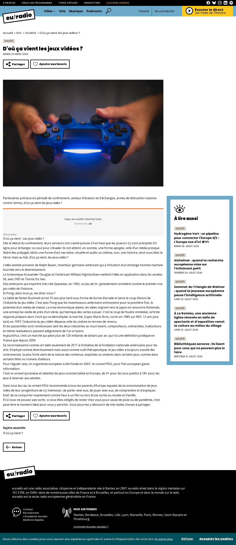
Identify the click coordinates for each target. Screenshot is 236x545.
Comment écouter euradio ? (91, 526)
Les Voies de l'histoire (210, 12)
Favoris (144, 11)
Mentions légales (33, 520)
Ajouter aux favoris (53, 64)
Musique (76, 11)
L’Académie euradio (35, 516)
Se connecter (165, 11)
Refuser (187, 538)
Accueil (8, 33)
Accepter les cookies (216, 538)
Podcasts (94, 11)
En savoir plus (164, 539)
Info (62, 11)
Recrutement (31, 513)
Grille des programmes (37, 2)
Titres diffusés (68, 2)
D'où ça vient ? (13, 433)
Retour (17, 447)
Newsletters (92, 2)
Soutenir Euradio (118, 2)
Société (30, 33)
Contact (28, 509)
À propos (9, 2)
